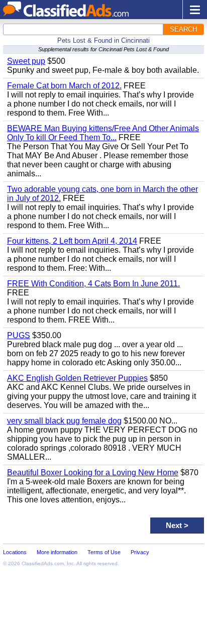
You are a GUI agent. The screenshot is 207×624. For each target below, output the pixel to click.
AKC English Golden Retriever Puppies (77, 378)
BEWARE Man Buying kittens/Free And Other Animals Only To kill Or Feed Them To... (103, 133)
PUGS (18, 335)
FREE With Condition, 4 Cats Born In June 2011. (93, 283)
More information (57, 552)
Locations (15, 552)
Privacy (140, 552)
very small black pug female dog (64, 421)
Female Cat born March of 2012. (64, 85)
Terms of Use (104, 552)
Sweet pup (26, 61)
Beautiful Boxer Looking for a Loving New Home (92, 472)
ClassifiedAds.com (43, 563)
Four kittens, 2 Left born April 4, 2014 (72, 241)
